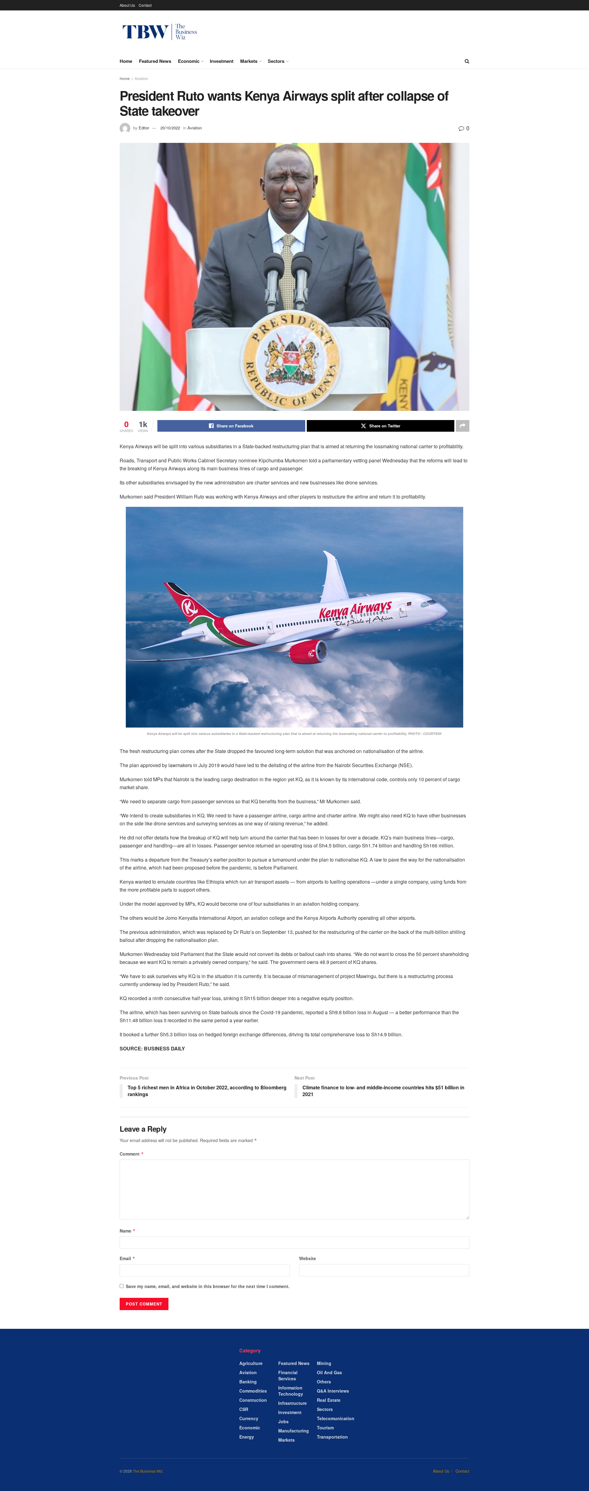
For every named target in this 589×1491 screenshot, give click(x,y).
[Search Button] (467, 61)
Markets (248, 61)
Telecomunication (335, 1418)
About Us (127, 5)
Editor (144, 128)
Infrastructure (292, 1403)
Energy (246, 1437)
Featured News (155, 61)
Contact (145, 5)
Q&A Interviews (333, 1391)
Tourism (325, 1427)
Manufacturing (293, 1431)
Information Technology (290, 1391)
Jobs (283, 1421)
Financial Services (288, 1375)
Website (307, 1258)
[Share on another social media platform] (462, 426)
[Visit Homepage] (160, 32)
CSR (243, 1409)
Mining (324, 1363)
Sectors (276, 61)
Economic (188, 61)
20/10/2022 (170, 128)
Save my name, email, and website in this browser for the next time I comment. (208, 1286)
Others (324, 1381)
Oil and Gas (329, 1372)
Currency (248, 1418)
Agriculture (251, 1363)
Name (128, 1231)
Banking (248, 1381)
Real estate (329, 1400)
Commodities (253, 1391)
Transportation (332, 1437)
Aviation (141, 78)
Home (126, 61)
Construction (253, 1400)
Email (127, 1258)
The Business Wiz (148, 1471)
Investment (221, 61)
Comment (132, 1154)
